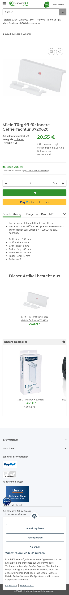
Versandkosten (45, 147)
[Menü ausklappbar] (4, 2)
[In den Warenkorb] (5, 44)
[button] (64, 213)
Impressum (11, 585)
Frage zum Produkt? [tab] (39, 214)
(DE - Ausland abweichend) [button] (37, 170)
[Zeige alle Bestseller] (63, 341)
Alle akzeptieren (35, 528)
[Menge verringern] (6, 183)
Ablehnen (35, 546)
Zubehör (19, 139)
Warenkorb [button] (59, 4)
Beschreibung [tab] (12, 214)
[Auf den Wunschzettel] (59, 51)
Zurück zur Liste (12, 33)
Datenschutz (27, 585)
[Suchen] (62, 11)
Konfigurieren (35, 537)
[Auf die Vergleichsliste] (51, 51)
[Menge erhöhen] (62, 183)
